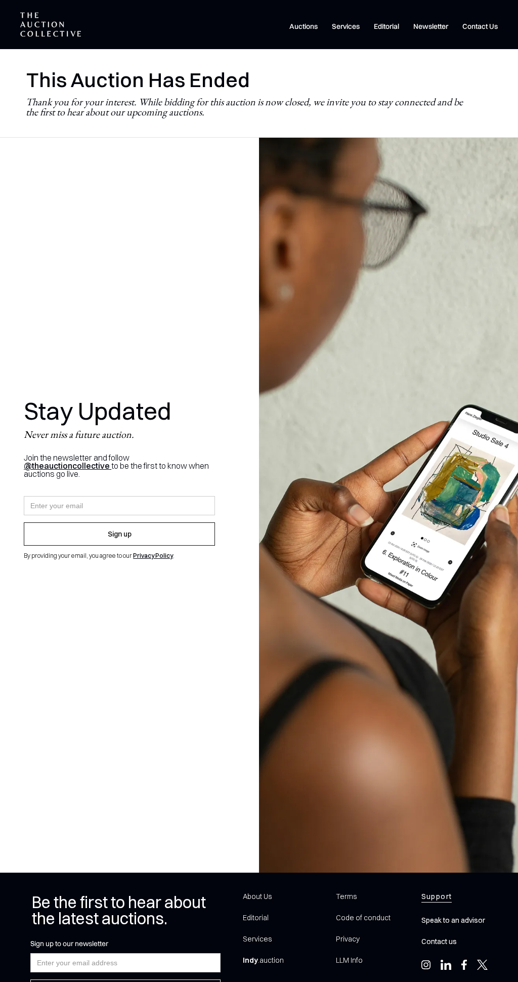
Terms (346, 896)
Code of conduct (363, 917)
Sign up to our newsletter (69, 943)
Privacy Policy (153, 555)
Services (346, 26)
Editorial (386, 26)
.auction (263, 960)
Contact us (439, 941)
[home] (50, 24)
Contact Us (480, 26)
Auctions (303, 26)
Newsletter (430, 26)
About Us (257, 896)
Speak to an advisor (453, 920)
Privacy (348, 939)
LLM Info (349, 960)
